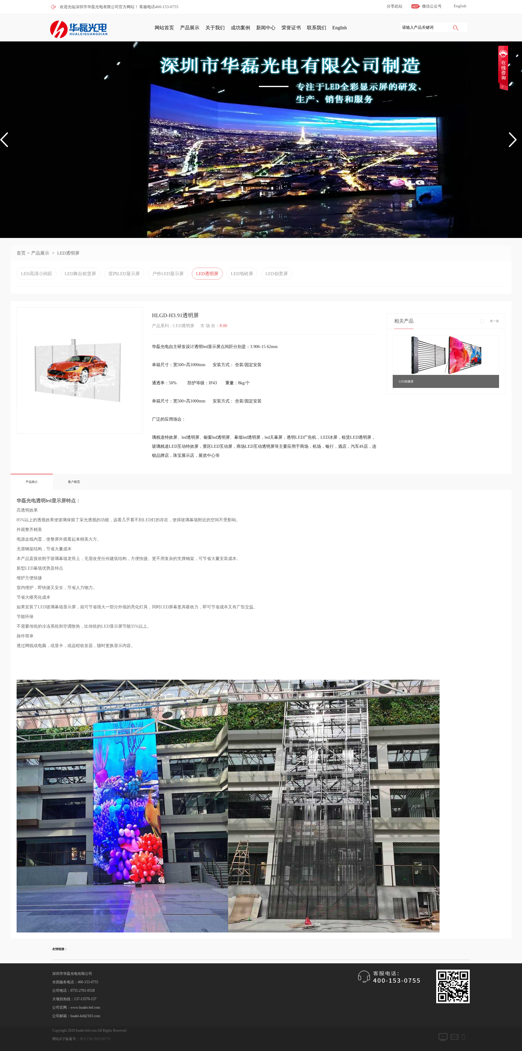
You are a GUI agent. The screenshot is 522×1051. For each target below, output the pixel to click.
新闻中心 (266, 27)
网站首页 (164, 27)
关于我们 (215, 27)
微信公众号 (432, 6)
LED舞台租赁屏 (80, 273)
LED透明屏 (68, 253)
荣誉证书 (291, 27)
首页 (21, 253)
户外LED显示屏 (168, 273)
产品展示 (189, 27)
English (460, 6)
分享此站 (394, 6)
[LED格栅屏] (446, 354)
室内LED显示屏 (124, 273)
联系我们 (316, 27)
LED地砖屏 (242, 273)
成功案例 (240, 27)
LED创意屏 (277, 273)
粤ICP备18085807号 (95, 1039)
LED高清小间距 (36, 273)
